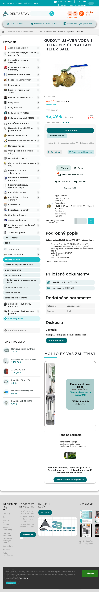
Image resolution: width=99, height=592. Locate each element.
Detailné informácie (57, 135)
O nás (63, 5)
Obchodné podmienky (6, 529)
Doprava (6, 549)
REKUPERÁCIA (80, 389)
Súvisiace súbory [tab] (58, 173)
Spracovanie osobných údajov (6, 540)
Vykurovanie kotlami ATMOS (43, 23)
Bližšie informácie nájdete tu (70, 479)
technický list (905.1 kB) (63, 288)
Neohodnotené (63, 101)
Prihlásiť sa (28, 535)
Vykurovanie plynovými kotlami (77, 23)
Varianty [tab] (65, 168)
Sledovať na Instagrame (88, 542)
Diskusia (82, 181)
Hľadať (51, 13)
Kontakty (6, 513)
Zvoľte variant (70, 130)
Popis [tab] (80, 168)
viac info (24, 578)
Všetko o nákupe (78, 5)
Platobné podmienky (6, 534)
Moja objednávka (6, 554)
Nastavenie (11, 583)
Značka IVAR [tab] (70, 188)
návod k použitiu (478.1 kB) (64, 282)
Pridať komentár (56, 340)
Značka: (51, 105)
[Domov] (4, 32)
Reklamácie (6, 546)
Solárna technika (14, 23)
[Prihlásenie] (70, 13)
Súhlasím (90, 573)
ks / (45, 512)
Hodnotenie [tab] (64, 181)
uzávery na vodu (74, 306)
